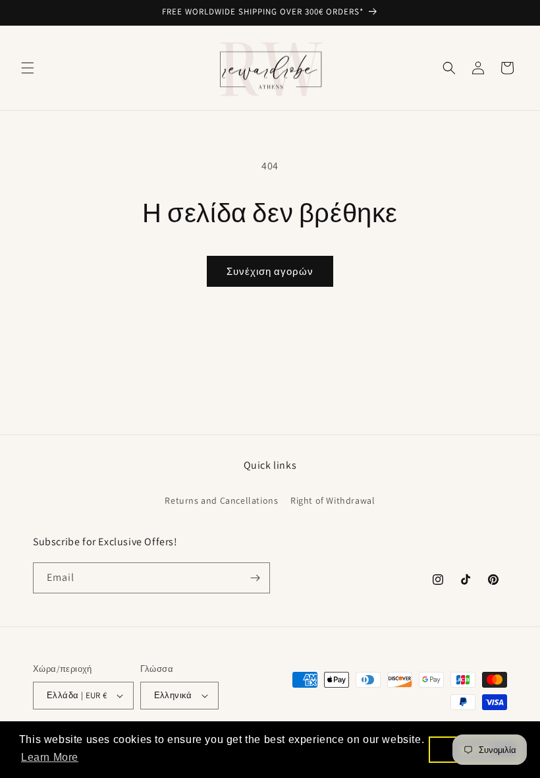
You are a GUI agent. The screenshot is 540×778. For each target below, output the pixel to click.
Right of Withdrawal (332, 500)
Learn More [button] (49, 757)
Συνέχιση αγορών (270, 271)
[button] (27, 67)
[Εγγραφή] (254, 577)
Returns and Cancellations (221, 500)
